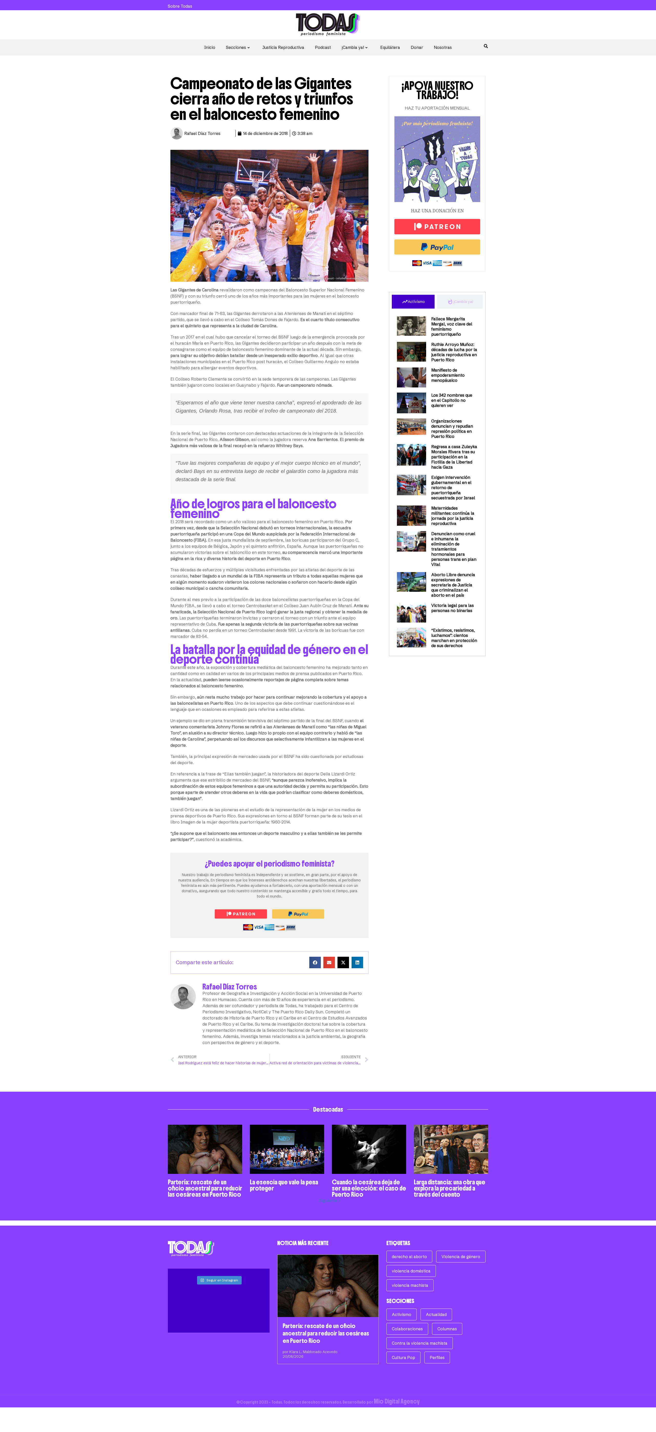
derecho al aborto (409, 1256)
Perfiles (437, 1357)
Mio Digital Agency (397, 1401)
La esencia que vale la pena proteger (284, 1185)
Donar (417, 47)
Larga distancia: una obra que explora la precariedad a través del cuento (449, 1188)
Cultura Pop (403, 1357)
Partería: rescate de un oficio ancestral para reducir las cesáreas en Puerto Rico (205, 1188)
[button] (315, 962)
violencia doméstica (411, 1270)
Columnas (447, 1328)
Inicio (209, 47)
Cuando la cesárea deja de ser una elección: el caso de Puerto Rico (369, 1188)
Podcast (323, 47)
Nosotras (443, 47)
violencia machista (410, 1285)
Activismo (401, 1314)
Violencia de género (461, 1256)
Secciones (236, 47)
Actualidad (436, 1314)
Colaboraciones (407, 1328)
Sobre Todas (180, 6)
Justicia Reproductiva (283, 47)
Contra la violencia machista (419, 1343)
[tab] (413, 302)
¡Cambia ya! (353, 47)
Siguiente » (329, 1200)
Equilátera (390, 47)
